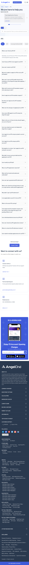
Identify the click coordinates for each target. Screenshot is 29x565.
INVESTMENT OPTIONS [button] (7, 392)
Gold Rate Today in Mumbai (8, 484)
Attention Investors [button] (7, 529)
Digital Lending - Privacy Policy (8, 546)
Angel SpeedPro (21, 444)
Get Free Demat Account (14, 563)
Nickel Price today (15, 505)
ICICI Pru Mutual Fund (7, 514)
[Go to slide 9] (19, 24)
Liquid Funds (12, 519)
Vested (19, 451)
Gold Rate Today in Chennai (8, 487)
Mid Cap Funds (20, 520)
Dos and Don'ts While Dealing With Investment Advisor (14, 542)
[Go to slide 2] (10, 24)
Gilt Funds (13, 520)
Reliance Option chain (20, 478)
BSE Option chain (6, 479)
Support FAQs (14, 424)
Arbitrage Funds (6, 520)
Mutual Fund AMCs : (7, 510)
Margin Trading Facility (7, 446)
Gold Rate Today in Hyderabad (9, 489)
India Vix (12, 464)
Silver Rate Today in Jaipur (8, 499)
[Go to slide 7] (16, 24)
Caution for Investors (21, 555)
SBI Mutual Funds (18, 511)
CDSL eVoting (23, 551)
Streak (14, 451)
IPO (2, 43)
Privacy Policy (14, 544)
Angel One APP (5, 444)
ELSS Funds (5, 519)
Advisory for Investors (6, 551)
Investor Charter (18, 549)
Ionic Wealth (12, 440)
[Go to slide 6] (15, 24)
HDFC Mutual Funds (16, 513)
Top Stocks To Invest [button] (7, 418)
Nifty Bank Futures (14, 469)
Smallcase (10, 451)
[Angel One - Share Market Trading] (5, 2)
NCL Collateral (16, 551)
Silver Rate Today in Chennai (8, 498)
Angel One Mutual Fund (7, 511)
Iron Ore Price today (6, 507)
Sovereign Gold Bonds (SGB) (16, 43)
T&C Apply (7, 544)
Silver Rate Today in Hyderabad (9, 494)
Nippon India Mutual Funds (19, 514)
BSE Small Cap (5, 464)
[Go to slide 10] (20, 24)
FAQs (3, 544)
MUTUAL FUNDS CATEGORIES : (9, 517)
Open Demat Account (17, 2)
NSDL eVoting (5, 553)
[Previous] (2, 18)
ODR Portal (11, 553)
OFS (7, 43)
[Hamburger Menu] (27, 2)
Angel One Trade (13, 444)
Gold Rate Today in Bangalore (8, 490)
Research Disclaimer (6, 538)
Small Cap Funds (20, 519)
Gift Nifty (18, 464)
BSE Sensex (21, 463)
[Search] (25, 2)
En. (2, 27)
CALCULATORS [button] (5, 395)
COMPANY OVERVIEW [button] (6, 388)
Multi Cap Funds (5, 522)
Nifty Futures (5, 469)
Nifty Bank (10, 461)
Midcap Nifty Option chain (8, 478)
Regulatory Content (16, 538)
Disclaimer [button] (5, 534)
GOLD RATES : (5, 482)
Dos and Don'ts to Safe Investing (9, 540)
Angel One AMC (5, 440)
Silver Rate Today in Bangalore (9, 496)
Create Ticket (14, 245)
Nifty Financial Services (19, 461)
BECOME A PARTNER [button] (6, 407)
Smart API (15, 446)
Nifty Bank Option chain (17, 476)
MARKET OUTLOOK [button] (6, 410)
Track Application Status (11, 15)
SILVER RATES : (5, 493)
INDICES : (4, 459)
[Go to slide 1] (9, 24)
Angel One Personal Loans (7, 549)
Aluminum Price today (18, 504)
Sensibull (4, 451)
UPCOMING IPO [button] (5, 414)
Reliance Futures (17, 470)
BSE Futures (5, 472)
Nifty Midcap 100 (13, 463)
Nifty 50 (4, 461)
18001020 (6, 424)
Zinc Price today (6, 505)
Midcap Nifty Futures (7, 470)
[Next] (27, 18)
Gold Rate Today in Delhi (7, 485)
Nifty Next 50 (5, 463)
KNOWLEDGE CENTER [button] (7, 399)
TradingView (4, 453)
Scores (19, 540)
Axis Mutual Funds (6, 513)
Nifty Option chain (6, 476)
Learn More (7, 20)
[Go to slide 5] (14, 24)
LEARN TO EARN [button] (5, 403)
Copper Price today (6, 504)
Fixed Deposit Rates (6, 447)
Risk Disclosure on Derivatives (8, 555)
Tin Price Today (16, 507)
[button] (14, 51)
